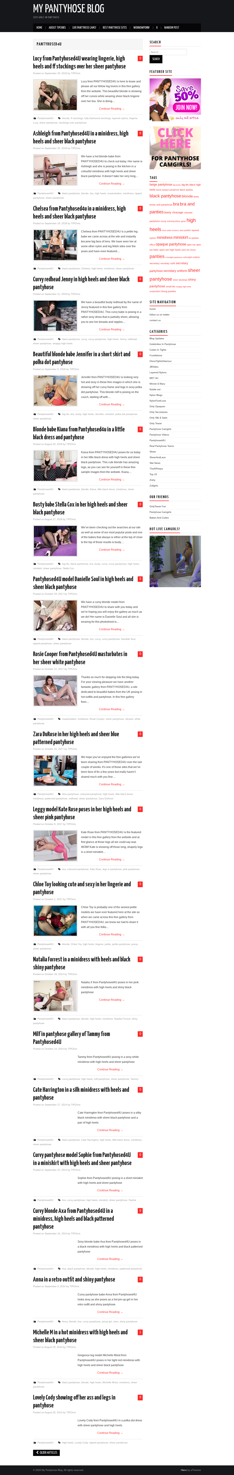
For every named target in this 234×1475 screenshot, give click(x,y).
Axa (64, 1268)
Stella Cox (68, 568)
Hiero (184, 1470)
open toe (191, 245)
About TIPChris (57, 27)
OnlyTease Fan (158, 506)
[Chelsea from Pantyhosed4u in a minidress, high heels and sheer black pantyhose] (55, 245)
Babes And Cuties (159, 517)
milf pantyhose (102, 1079)
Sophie (132, 1200)
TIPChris (75, 73)
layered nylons (120, 118)
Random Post (171, 27)
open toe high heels (170, 250)
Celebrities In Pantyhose (163, 344)
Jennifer (99, 414)
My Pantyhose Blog (68, 9)
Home (39, 27)
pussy (134, 944)
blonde (66, 118)
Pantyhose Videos (159, 434)
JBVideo (154, 366)
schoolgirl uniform (191, 257)
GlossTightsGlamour (161, 361)
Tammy (134, 1079)
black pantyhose (71, 193)
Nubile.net (155, 389)
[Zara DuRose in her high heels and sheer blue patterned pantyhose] (55, 771)
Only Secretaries (159, 412)
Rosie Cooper (97, 719)
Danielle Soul (128, 639)
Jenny (123, 339)
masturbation (114, 193)
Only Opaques (157, 406)
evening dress (173, 221)
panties (157, 256)
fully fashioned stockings (97, 118)
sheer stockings (180, 280)
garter (183, 221)
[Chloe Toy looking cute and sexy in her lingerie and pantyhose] (55, 921)
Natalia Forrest (122, 1018)
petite (108, 944)
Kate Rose (95, 869)
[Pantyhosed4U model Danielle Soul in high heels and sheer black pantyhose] (55, 616)
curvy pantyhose (97, 339)
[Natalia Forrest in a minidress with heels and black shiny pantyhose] (55, 996)
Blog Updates (157, 338)
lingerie (133, 118)
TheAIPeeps (156, 468)
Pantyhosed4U (45, 118)
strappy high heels (62, 343)
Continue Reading (112, 108)
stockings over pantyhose (73, 122)
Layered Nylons (158, 372)
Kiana (93, 489)
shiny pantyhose (128, 1321)
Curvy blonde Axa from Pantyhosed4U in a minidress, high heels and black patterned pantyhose (73, 1219)
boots (196, 196)
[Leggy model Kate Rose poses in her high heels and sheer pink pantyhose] (55, 846)
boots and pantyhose (161, 204)
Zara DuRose (106, 798)
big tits (65, 414)
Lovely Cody (81, 1442)
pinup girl (107, 1321)
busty (78, 414)
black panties (186, 190)
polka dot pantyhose (126, 414)
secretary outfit (167, 263)
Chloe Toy (76, 944)
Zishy (152, 480)
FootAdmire (156, 355)
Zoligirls (154, 485)
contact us (155, 320)
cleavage (177, 212)
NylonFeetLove (158, 400)
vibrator (129, 719)
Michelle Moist (110, 1382)
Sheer (153, 451)
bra (92, 193)
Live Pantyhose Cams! (84, 27)
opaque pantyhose (171, 244)
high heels (100, 193)
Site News (155, 463)
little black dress (106, 489)
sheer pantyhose (48, 122)
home (153, 309)
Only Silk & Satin (158, 417)
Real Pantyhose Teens (162, 446)
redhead (132, 339)
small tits (170, 286)
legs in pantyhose (112, 869)
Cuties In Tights (158, 349)
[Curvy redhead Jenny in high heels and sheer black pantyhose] (55, 316)
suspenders (155, 291)
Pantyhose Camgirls (160, 429)
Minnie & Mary (157, 383)
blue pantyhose (70, 794)
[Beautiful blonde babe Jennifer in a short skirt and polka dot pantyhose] (55, 391)
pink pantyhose (131, 869)
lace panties (185, 230)
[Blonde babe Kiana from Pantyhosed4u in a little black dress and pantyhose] (55, 466)
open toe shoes (188, 250)
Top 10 (153, 474)
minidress (128, 193)
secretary (155, 263)
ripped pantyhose (42, 643)
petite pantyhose (121, 944)
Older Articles (48, 1452)
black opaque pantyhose (167, 190)
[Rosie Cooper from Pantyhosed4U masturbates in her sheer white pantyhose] (55, 691)
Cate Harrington (89, 1139)
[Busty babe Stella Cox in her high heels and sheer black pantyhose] (55, 541)
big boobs (177, 185)
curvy (84, 339)
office (152, 245)
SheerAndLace (158, 457)
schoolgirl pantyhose (173, 257)
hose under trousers (170, 230)
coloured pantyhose (91, 794)
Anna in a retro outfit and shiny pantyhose (74, 1280)
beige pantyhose (161, 184)
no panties (194, 238)
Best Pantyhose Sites (115, 27)
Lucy (35, 122)
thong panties (168, 291)
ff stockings (77, 118)
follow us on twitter (160, 314)
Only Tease (156, 423)
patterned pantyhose (56, 798)
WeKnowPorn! (141, 27)
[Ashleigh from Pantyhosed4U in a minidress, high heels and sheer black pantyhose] (55, 170)
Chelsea (85, 268)
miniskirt (109, 414)
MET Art (154, 378)
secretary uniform (175, 271)
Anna (65, 1321)
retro (115, 1321)
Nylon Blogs (156, 395)
